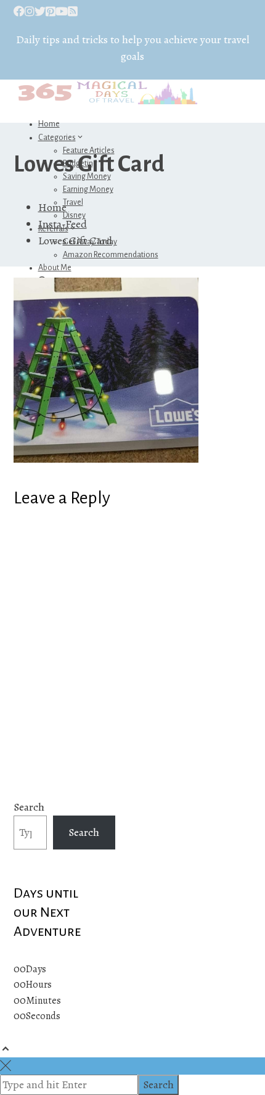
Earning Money (88, 189)
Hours (39, 984)
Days (36, 969)
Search (29, 807)
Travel (73, 202)
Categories (57, 137)
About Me (54, 267)
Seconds (43, 1016)
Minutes (43, 1000)
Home (49, 124)
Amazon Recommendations (110, 254)
